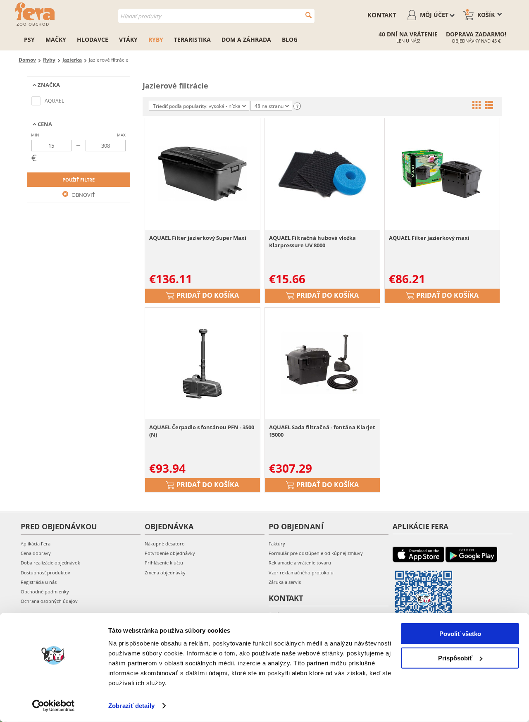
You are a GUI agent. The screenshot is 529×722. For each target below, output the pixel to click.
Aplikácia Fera (35, 543)
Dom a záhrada (246, 39)
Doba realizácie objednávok (50, 562)
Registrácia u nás (39, 582)
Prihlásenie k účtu (164, 562)
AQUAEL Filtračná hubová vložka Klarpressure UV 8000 (312, 241)
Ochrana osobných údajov (49, 601)
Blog (290, 39)
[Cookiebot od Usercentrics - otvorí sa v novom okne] (53, 706)
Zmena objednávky (165, 572)
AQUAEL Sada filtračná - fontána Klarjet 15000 (322, 430)
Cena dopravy (36, 553)
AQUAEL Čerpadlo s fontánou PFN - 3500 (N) (201, 430)
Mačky (55, 39)
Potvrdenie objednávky (170, 553)
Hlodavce (92, 39)
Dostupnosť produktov (45, 572)
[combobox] (216, 16)
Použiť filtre (78, 180)
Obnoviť (82, 194)
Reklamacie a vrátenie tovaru (300, 562)
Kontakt (381, 15)
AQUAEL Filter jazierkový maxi (429, 237)
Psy (29, 39)
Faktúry (277, 543)
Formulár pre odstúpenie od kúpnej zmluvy (316, 553)
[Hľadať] (308, 15)
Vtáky (128, 39)
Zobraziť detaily (131, 705)
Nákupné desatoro (165, 543)
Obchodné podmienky (45, 591)
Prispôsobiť (455, 657)
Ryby (155, 39)
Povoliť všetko (460, 633)
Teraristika (192, 39)
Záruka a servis (285, 582)
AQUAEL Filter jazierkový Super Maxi (197, 237)
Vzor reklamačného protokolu (301, 572)
